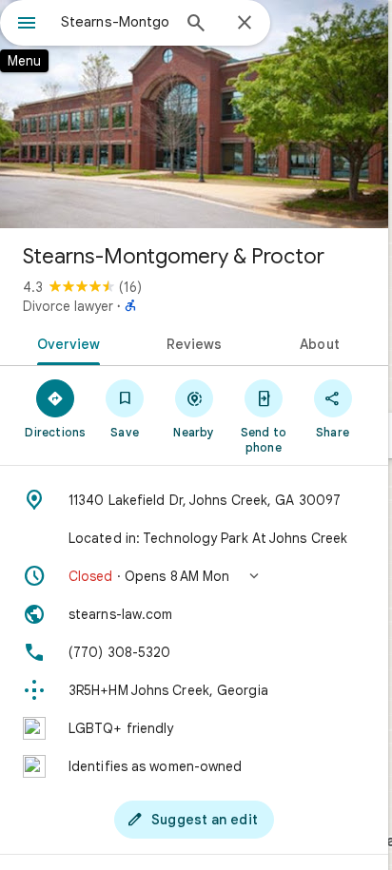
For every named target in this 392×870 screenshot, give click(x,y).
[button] (194, 576)
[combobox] (115, 21)
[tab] (65, 342)
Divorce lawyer (68, 306)
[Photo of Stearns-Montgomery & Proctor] (194, 114)
